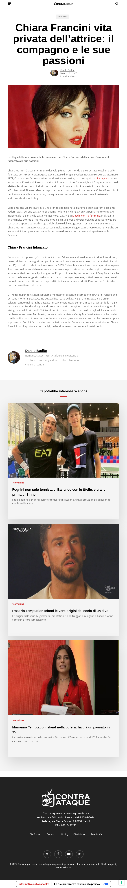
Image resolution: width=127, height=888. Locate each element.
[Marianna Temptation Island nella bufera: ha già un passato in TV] (63, 698)
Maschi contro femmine (86, 215)
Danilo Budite (67, 70)
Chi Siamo (35, 834)
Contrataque (63, 3)
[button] (9, 3)
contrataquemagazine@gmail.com (56, 864)
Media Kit (96, 834)
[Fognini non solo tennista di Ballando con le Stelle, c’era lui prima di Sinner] (63, 461)
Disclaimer (79, 834)
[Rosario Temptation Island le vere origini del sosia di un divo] (63, 580)
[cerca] (116, 3)
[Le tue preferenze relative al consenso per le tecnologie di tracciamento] (122, 883)
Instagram (103, 178)
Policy (64, 834)
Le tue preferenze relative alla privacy (77, 884)
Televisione (62, 17)
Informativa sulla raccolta (34, 884)
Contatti (51, 834)
